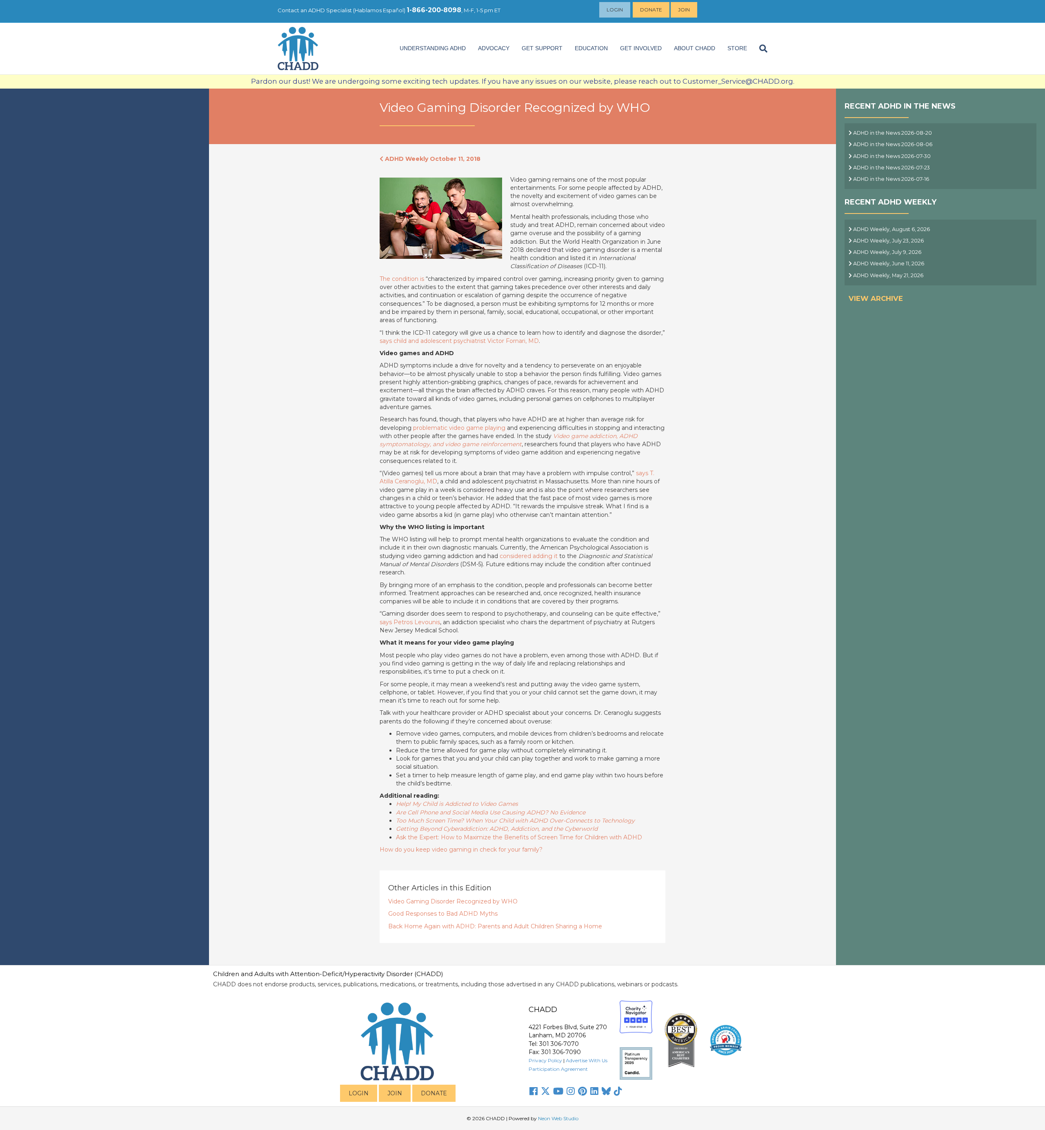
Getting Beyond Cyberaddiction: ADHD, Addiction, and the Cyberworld (497, 828)
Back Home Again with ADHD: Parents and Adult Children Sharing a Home (495, 926)
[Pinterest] (582, 1091)
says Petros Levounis (410, 622)
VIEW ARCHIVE (876, 298)
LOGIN (359, 1093)
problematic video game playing (459, 428)
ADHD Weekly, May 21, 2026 (887, 275)
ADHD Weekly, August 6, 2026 (891, 229)
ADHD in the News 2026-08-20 (892, 133)
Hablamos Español (379, 10)
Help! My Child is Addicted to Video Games (457, 803)
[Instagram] (571, 1091)
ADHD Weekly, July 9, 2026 (886, 252)
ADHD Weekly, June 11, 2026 (888, 263)
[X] (545, 1091)
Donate (651, 10)
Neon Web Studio (558, 1118)
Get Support (542, 48)
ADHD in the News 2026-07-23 (891, 168)
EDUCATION (591, 48)
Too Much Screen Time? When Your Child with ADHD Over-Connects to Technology (515, 820)
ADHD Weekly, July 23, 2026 (888, 241)
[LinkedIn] (594, 1091)
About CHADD (694, 48)
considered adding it (529, 556)
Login (615, 10)
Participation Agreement (558, 1069)
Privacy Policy (545, 1060)
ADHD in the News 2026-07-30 (891, 156)
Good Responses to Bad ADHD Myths (443, 913)
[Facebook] (533, 1091)
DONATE (434, 1093)
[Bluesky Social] (606, 1091)
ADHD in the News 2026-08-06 (892, 144)
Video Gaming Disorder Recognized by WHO (453, 901)
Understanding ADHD (433, 48)
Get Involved (641, 48)
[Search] (760, 48)
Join (684, 10)
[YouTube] (558, 1091)
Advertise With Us (586, 1060)
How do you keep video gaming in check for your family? (461, 849)
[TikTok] (618, 1091)
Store (737, 48)
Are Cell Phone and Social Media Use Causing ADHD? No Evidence (490, 812)
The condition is (403, 278)
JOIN (394, 1093)
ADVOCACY (493, 48)
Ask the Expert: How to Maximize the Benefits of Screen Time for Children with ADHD (519, 837)
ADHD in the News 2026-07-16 (890, 179)
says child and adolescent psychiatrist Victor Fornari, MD (459, 341)
